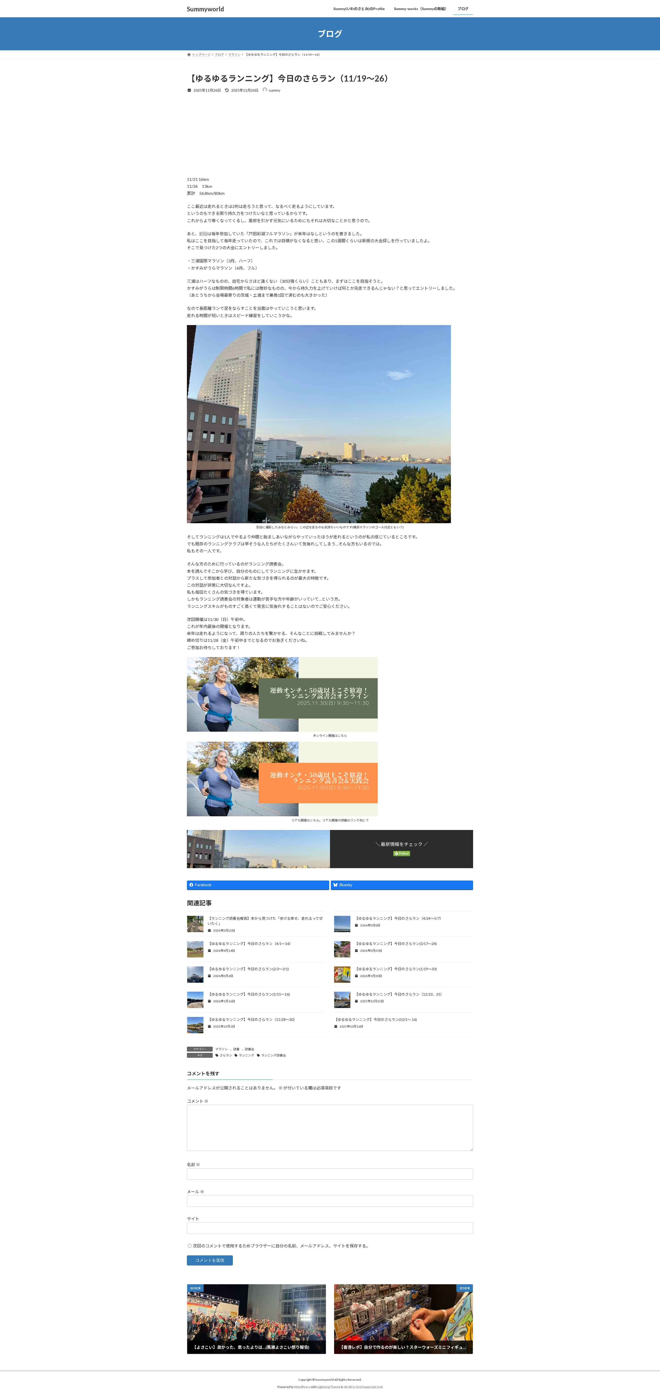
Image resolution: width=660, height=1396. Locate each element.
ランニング (246, 1055)
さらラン (226, 1055)
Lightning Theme (328, 1387)
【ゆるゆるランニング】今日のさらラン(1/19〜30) (396, 969)
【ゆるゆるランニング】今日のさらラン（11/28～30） (252, 1019)
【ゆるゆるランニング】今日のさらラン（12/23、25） (399, 994)
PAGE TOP (641, 1349)
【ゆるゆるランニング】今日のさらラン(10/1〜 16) (375, 1019)
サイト (193, 1218)
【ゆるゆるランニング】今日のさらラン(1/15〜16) (249, 994)
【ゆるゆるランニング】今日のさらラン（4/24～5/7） (398, 918)
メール (195, 1191)
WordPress (302, 1387)
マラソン (221, 1049)
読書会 (249, 1049)
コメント (197, 1101)
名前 (193, 1164)
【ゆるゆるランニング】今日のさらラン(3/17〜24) (395, 943)
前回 (203, 233)
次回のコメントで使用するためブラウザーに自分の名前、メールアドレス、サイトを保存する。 (281, 1245)
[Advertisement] (341, 137)
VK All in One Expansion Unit (363, 1387)
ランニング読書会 (273, 1055)
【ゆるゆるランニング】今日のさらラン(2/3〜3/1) (248, 969)
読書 (236, 1049)
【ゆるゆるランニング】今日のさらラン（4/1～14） (250, 943)
